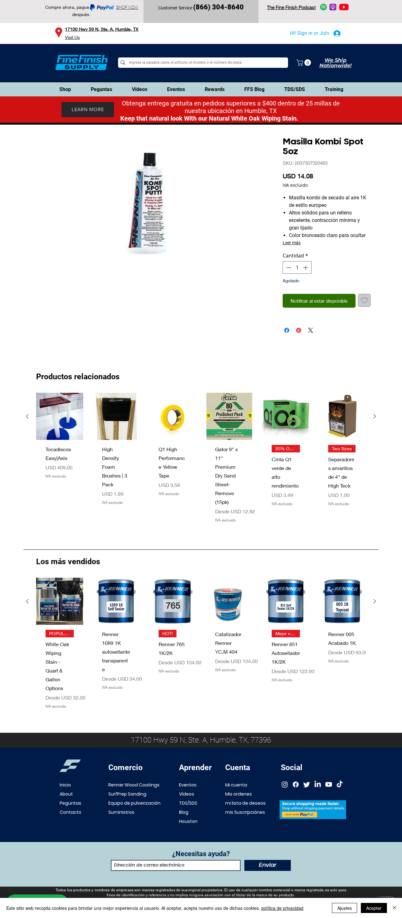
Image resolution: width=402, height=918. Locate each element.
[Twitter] (307, 784)
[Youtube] (329, 784)
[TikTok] (340, 784)
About (66, 794)
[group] (201, 462)
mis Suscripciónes (245, 812)
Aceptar (374, 908)
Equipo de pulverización (134, 803)
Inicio (65, 785)
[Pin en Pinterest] (298, 330)
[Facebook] (296, 784)
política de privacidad (282, 908)
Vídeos (186, 794)
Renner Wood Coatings (134, 785)
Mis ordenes (238, 794)
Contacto (70, 812)
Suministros (121, 812)
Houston (188, 821)
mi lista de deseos (245, 803)
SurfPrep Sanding (127, 794)
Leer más (292, 242)
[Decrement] (288, 267)
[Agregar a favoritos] (364, 300)
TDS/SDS (188, 803)
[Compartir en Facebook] (287, 330)
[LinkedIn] (318, 784)
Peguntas (70, 803)
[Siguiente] (374, 416)
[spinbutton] (297, 267)
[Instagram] (285, 784)
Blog (183, 812)
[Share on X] (310, 330)
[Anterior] (27, 416)
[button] (304, 62)
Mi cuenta (236, 785)
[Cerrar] (394, 908)
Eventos (188, 785)
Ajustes (344, 908)
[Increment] (306, 267)
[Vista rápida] (59, 416)
